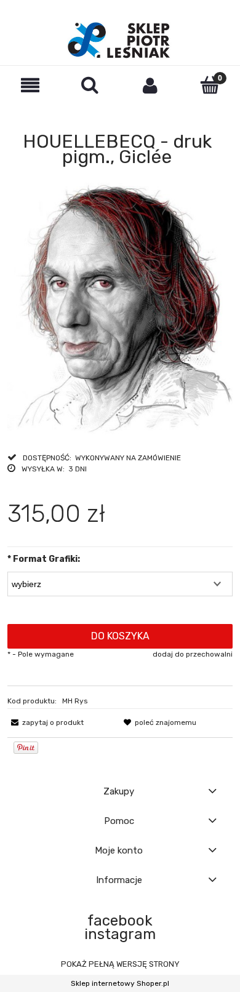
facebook (120, 920)
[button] (30, 85)
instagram (120, 934)
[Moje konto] (150, 85)
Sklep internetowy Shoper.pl (120, 983)
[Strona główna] (119, 40)
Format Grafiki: (43, 559)
